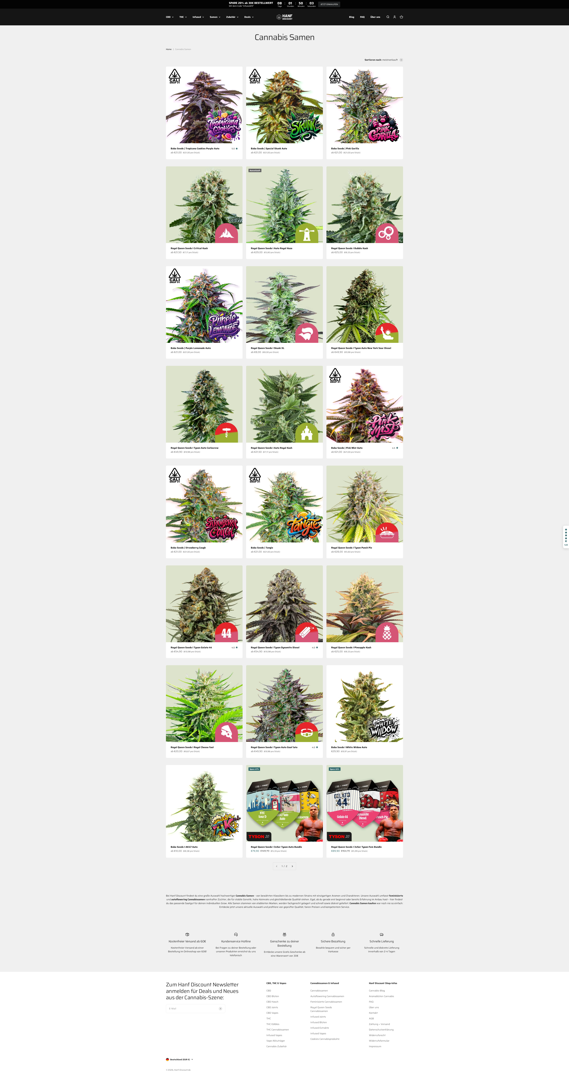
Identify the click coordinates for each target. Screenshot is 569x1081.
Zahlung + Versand (379, 1024)
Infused (197, 17)
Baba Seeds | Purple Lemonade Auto (191, 348)
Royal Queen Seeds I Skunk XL (267, 348)
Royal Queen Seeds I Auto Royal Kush (271, 448)
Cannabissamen (319, 990)
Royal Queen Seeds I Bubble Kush (349, 248)
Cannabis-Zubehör (276, 1046)
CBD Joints (272, 1007)
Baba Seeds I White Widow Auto (349, 747)
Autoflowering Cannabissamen (327, 996)
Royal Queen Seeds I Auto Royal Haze (271, 248)
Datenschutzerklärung (381, 1029)
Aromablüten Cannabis (381, 996)
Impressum (375, 1046)
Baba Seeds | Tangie (262, 548)
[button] (566, 537)
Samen (213, 17)
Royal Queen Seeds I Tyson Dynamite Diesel (275, 647)
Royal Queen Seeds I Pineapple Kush (351, 647)
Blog (351, 17)
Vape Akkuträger (275, 1041)
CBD (168, 17)
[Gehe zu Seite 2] (292, 866)
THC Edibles (272, 1024)
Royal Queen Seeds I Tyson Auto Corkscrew (194, 448)
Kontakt (373, 1013)
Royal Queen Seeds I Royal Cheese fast (192, 747)
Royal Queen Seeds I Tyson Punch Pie (351, 548)
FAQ (362, 17)
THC (181, 17)
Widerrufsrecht (377, 1035)
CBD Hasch (272, 1002)
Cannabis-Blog (377, 990)
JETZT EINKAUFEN (329, 4)
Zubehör (230, 17)
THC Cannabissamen (277, 1029)
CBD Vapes (272, 1013)
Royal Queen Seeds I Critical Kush (189, 248)
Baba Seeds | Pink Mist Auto (346, 448)
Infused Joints (318, 1017)
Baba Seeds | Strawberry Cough (188, 548)
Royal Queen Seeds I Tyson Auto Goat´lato (274, 747)
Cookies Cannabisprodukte (324, 1039)
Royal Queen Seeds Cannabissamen (321, 1009)
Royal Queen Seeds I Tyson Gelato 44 (191, 647)
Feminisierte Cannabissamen (326, 1002)
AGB (371, 1018)
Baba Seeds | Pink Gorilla (345, 148)
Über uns (375, 17)
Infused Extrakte (319, 1028)
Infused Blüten (318, 1022)
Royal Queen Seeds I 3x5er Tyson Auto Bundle (276, 847)
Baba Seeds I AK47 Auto (184, 847)
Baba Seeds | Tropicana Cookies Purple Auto (195, 148)
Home (169, 49)
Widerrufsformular (379, 1041)
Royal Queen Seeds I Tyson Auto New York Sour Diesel (361, 348)
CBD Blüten (272, 996)
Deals (247, 17)
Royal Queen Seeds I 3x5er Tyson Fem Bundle (356, 847)
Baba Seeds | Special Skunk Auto (269, 148)
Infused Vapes (274, 1035)
